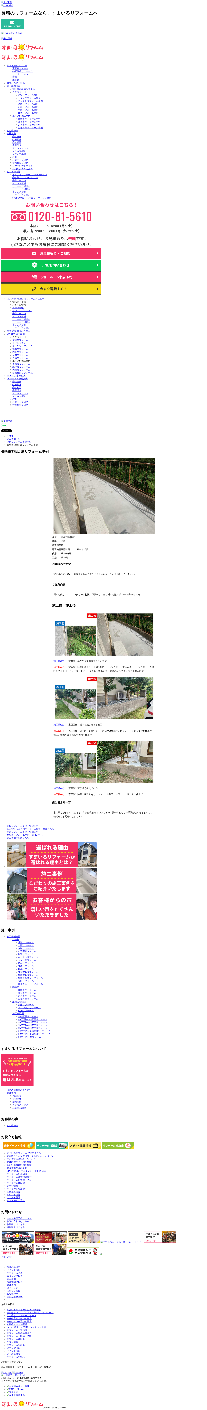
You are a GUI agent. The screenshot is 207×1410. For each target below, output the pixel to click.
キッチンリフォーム (22, 346)
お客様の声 (12, 130)
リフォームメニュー (17, 65)
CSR (14, 157)
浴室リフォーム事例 (28, 95)
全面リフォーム (20, 355)
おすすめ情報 (13, 171)
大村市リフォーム (21, 370)
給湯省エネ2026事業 (17, 1324)
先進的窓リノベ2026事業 (19, 1318)
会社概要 (16, 142)
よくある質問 (19, 192)
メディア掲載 (19, 154)
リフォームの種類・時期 (19, 1336)
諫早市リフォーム (21, 367)
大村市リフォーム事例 (29, 124)
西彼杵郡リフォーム (22, 372)
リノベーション (20, 74)
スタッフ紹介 (19, 151)
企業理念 (16, 145)
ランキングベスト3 (22, 310)
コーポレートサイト (22, 165)
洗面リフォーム (20, 349)
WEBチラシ (18, 307)
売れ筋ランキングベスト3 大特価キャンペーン (30, 1312)
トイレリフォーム (21, 343)
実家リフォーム (20, 68)
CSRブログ (12, 1288)
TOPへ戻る (6, 1257)
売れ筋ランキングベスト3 (25, 177)
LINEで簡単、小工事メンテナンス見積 (31, 198)
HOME (10, 436)
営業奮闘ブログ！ (21, 163)
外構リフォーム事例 (28, 113)
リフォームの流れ (21, 195)
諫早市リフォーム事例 (29, 121)
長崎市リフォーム (21, 364)
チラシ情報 (12, 1342)
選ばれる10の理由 (16, 83)
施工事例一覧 (13, 439)
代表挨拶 (16, 139)
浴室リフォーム (20, 340)
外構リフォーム (20, 358)
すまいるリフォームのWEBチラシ (29, 174)
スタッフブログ (20, 160)
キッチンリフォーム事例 (30, 101)
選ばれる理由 (13, 1267)
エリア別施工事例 (21, 116)
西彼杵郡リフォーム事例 (30, 127)
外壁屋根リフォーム (22, 71)
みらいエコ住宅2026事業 (19, 1321)
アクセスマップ (20, 148)
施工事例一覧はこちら (18, 838)
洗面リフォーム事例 (28, 104)
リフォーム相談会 (21, 186)
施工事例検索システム (23, 89)
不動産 (15, 80)
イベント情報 (19, 183)
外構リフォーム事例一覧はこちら (24, 826)
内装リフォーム (20, 352)
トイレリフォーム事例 (29, 98)
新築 (14, 77)
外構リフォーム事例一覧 (19, 442)
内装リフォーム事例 (28, 107)
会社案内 (11, 133)
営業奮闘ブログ (15, 1282)
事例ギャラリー (15, 1296)
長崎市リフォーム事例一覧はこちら (25, 835)
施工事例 (11, 1279)
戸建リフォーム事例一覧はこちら (24, 832)
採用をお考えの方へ (22, 168)
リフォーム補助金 (21, 189)
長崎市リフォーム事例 (29, 119)
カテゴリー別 (19, 92)
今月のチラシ (19, 180)
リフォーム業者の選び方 (19, 1333)
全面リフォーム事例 (28, 110)
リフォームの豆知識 (17, 1330)
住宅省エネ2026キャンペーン (21, 1315)
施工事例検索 (13, 86)
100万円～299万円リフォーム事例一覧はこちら (30, 829)
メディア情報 (13, 1348)
